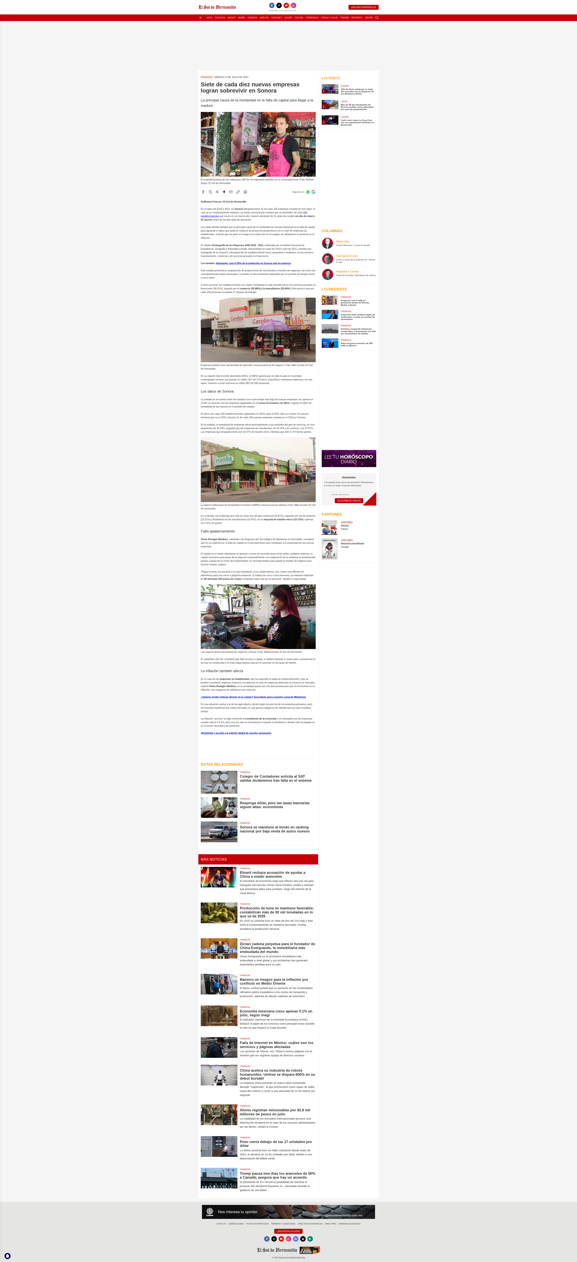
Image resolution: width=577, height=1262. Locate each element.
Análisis (264, 18)
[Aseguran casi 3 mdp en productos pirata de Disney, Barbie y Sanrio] (330, 301)
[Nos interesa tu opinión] (288, 1212)
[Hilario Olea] (328, 243)
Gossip (288, 18)
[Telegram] (224, 191)
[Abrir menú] (200, 18)
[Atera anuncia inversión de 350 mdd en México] (330, 343)
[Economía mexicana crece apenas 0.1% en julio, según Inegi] (219, 1020)
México (232, 18)
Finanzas (252, 18)
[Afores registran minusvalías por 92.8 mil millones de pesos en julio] (219, 1118)
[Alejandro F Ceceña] (328, 274)
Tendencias (312, 18)
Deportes (356, 18)
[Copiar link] (238, 191)
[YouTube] (286, 5)
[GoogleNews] (295, 1239)
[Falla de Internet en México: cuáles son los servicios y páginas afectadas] (219, 1049)
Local (209, 18)
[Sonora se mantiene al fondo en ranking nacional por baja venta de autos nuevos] (219, 832)
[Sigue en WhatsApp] (307, 191)
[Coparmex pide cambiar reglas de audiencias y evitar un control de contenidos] (330, 315)
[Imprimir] (245, 191)
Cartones (276, 18)
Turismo (344, 18)
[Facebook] (272, 5)
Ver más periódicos (363, 7)
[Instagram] (293, 5)
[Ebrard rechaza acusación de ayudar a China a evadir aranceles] (219, 883)
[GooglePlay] (310, 1239)
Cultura (299, 18)
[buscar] (377, 18)
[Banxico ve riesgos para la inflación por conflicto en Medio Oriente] (219, 988)
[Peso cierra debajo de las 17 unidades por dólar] (219, 1150)
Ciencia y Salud (329, 18)
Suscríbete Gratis (349, 500)
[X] (279, 5)
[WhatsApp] (217, 191)
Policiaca (220, 18)
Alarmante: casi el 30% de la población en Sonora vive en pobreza (253, 263)
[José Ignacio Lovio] (328, 259)
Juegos (369, 18)
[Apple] (303, 1239)
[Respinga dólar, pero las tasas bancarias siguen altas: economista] (219, 807)
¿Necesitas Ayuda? (288, 1231)
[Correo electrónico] (230, 191)
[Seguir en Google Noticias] (313, 191)
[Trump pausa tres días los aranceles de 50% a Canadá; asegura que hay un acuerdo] (219, 1182)
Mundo (241, 18)
